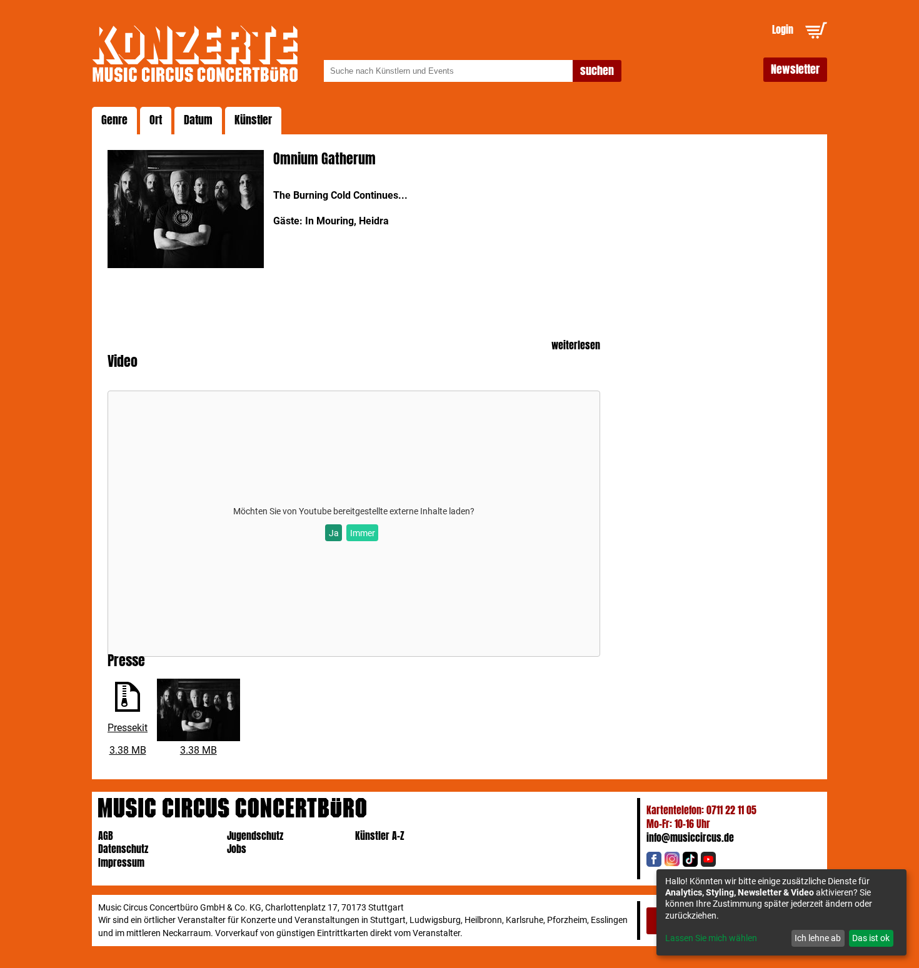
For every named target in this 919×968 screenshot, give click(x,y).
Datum (198, 120)
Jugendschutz (255, 836)
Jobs (236, 849)
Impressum (121, 863)
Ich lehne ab (818, 938)
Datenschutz (123, 849)
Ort (155, 120)
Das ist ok (871, 938)
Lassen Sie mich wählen (711, 938)
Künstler (253, 120)
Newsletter (795, 69)
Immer (362, 533)
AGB (105, 836)
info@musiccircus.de (690, 838)
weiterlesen (575, 345)
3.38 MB (127, 750)
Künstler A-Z (379, 836)
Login (782, 29)
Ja (334, 533)
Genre (114, 120)
